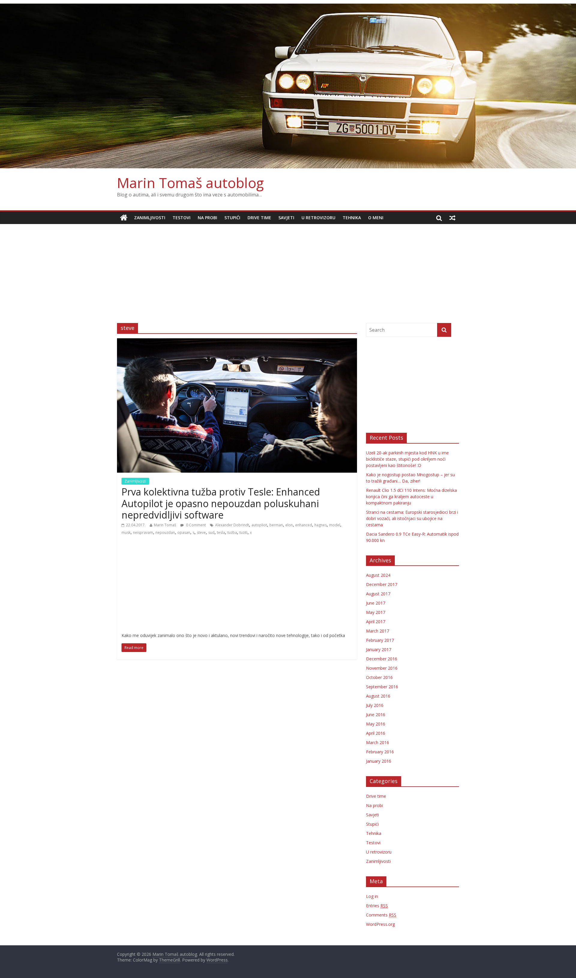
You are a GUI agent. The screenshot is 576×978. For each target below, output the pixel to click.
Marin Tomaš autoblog (190, 182)
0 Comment (195, 525)
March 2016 (377, 742)
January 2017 (378, 649)
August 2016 (378, 696)
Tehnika (352, 217)
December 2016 (381, 659)
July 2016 (374, 705)
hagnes (320, 525)
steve (201, 532)
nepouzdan (165, 532)
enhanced (303, 525)
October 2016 (379, 677)
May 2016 (375, 724)
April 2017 (375, 621)
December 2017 (381, 584)
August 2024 (378, 575)
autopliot (259, 525)
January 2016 (378, 761)
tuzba (232, 532)
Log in (372, 896)
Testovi (181, 217)
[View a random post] (452, 217)
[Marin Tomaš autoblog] (288, 86)
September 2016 (382, 686)
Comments (381, 915)
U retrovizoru (318, 217)
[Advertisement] (288, 269)
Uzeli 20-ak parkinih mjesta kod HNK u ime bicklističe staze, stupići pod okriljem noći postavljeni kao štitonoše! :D (407, 459)
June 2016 (375, 714)
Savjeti (286, 217)
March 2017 (377, 631)
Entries (377, 905)
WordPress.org (380, 924)
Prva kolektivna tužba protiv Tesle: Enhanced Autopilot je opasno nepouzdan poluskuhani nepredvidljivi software (221, 503)
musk (126, 532)
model (334, 525)
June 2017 (375, 603)
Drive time (259, 217)
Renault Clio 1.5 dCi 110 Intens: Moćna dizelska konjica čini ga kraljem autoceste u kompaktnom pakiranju (411, 496)
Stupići (232, 217)
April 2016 (375, 733)
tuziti (243, 532)
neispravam (143, 532)
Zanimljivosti (149, 217)
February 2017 (380, 640)
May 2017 (375, 612)
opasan (183, 532)
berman (276, 525)
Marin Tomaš (165, 525)
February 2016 (380, 752)
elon (289, 525)
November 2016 (382, 668)
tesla (221, 532)
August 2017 (378, 594)
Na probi (207, 217)
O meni (375, 217)
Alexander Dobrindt (232, 525)
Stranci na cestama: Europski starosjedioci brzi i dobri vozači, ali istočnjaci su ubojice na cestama (412, 518)
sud (211, 532)
